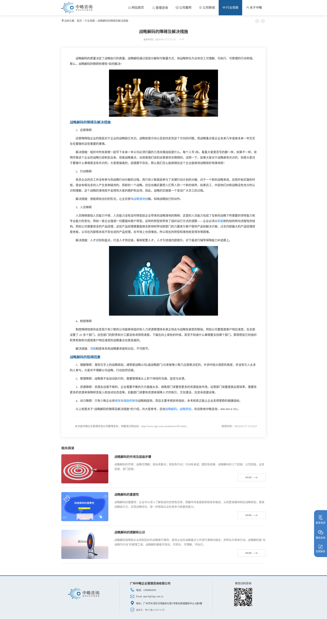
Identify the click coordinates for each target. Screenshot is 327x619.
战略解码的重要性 (126, 494)
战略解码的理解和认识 (129, 532)
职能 (220, 221)
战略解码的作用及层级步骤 (132, 457)
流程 (93, 348)
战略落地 (139, 199)
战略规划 (185, 409)
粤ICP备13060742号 (155, 610)
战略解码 (171, 409)
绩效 (118, 400)
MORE (248, 477)
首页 (79, 20)
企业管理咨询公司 (98, 426)
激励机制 (129, 400)
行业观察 (90, 20)
